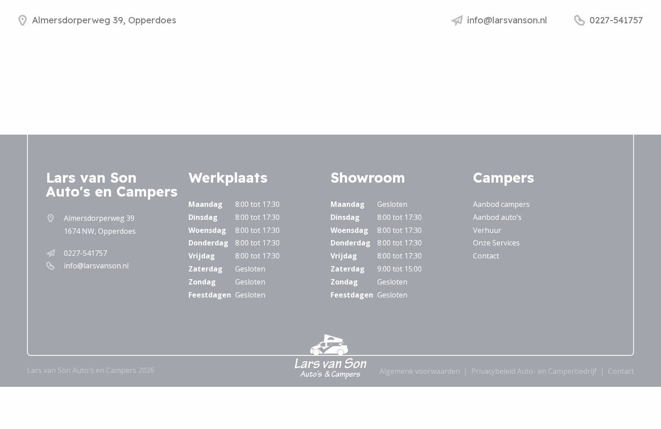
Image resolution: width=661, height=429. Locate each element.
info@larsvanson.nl (96, 266)
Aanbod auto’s (497, 217)
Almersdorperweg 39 (99, 218)
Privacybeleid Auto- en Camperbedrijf (534, 371)
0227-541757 (85, 253)
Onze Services (496, 243)
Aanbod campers (501, 204)
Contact (486, 256)
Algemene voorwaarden (420, 371)
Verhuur (487, 230)
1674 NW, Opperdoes (100, 231)
